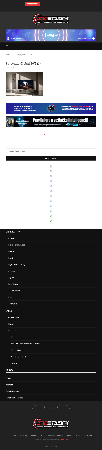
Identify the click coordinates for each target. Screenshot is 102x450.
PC (12, 337)
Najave (11, 324)
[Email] (57, 8)
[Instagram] (47, 8)
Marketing (23, 435)
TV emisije (12, 303)
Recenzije (12, 330)
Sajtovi (11, 277)
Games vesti (13, 317)
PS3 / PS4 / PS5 (17, 350)
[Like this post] (46, 134)
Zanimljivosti (14, 290)
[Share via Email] (56, 134)
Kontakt (9, 384)
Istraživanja (13, 284)
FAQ (42, 435)
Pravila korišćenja (13, 391)
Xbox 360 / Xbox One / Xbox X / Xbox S (26, 343)
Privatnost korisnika (14, 397)
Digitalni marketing (16, 264)
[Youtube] (54, 8)
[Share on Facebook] (49, 134)
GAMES (9, 311)
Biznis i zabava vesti (16, 245)
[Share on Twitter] (51, 134)
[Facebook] (44, 8)
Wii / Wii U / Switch (18, 356)
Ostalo (14, 363)
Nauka (11, 251)
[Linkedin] (51, 8)
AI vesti (11, 238)
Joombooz (64, 439)
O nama (9, 378)
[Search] (95, 46)
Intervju (11, 297)
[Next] (45, 4)
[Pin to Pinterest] (53, 134)
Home (8, 55)
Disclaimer (88, 435)
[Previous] (42, 4)
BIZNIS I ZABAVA (13, 232)
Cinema (11, 271)
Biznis (11, 258)
